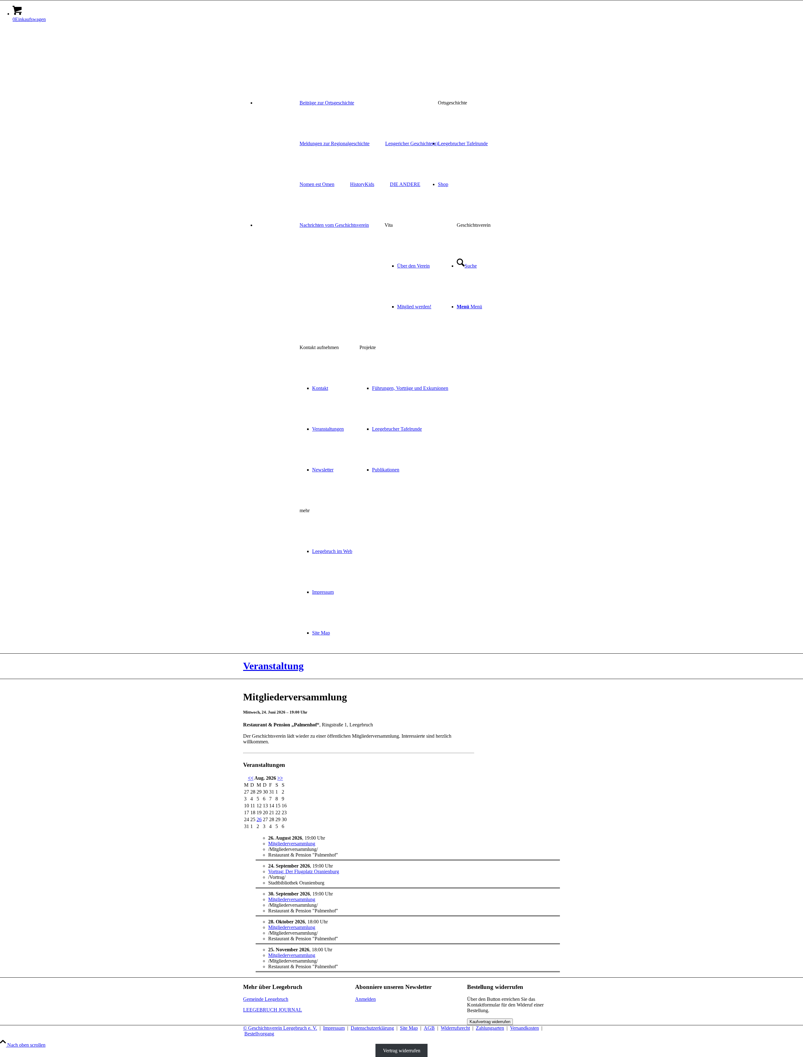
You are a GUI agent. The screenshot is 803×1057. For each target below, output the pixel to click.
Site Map (409, 1028)
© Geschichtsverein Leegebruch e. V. (280, 1028)
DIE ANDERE (405, 184)
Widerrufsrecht (455, 1028)
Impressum (334, 1028)
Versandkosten (524, 1028)
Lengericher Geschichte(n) (411, 143)
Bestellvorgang (259, 1033)
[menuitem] (408, 102)
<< (250, 778)
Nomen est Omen (317, 184)
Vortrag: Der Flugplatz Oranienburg (303, 871)
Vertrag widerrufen (401, 1050)
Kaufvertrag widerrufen (490, 1021)
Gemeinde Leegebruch (265, 999)
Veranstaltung (273, 666)
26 (259, 819)
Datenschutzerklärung (372, 1028)
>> (280, 778)
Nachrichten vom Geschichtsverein (334, 225)
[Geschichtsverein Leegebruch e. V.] (290, 57)
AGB (429, 1028)
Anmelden (365, 999)
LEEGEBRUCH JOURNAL (272, 1009)
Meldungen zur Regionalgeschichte (335, 143)
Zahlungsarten (490, 1028)
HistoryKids (362, 184)
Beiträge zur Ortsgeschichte (327, 102)
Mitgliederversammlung (291, 843)
